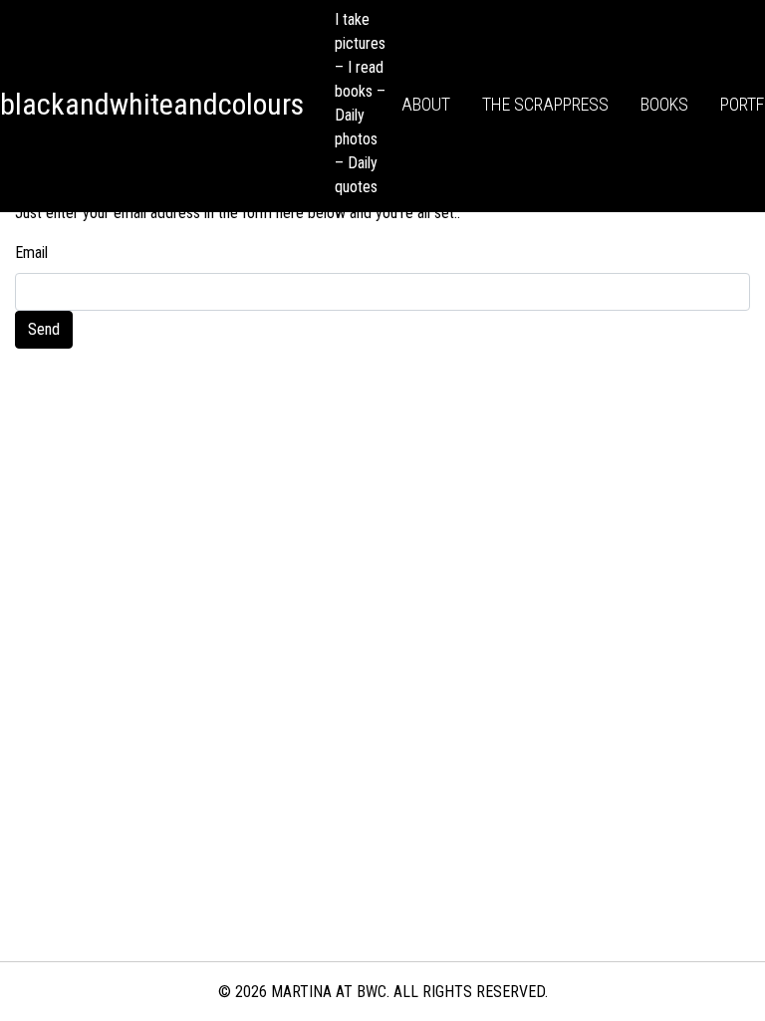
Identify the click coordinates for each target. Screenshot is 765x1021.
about (425, 104)
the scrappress (545, 104)
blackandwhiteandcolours (152, 104)
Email (31, 252)
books (664, 104)
